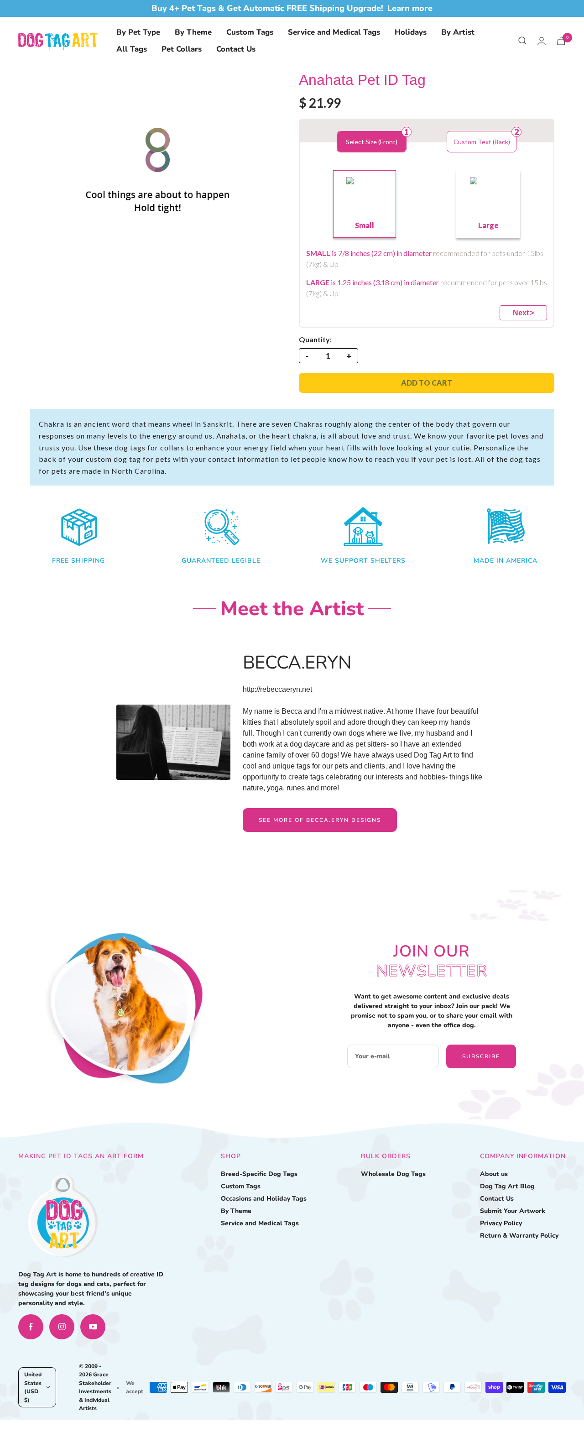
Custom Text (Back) (482, 142)
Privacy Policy (501, 1223)
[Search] (522, 41)
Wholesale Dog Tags (393, 1174)
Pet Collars (182, 49)
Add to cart (426, 382)
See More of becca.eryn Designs (320, 820)
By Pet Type (138, 32)
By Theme (193, 32)
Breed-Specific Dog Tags (259, 1174)
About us (494, 1174)
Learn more (410, 8)
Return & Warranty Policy (519, 1235)
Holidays (411, 32)
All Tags (131, 49)
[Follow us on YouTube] (92, 1326)
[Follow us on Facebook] (30, 1326)
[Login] (541, 41)
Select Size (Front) (371, 142)
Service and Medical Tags (334, 32)
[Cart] (561, 41)
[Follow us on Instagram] (61, 1326)
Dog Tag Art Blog (507, 1186)
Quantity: (315, 339)
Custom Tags (249, 32)
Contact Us (236, 49)
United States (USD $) (33, 1387)
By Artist (457, 32)
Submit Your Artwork (512, 1211)
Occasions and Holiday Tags (264, 1198)
